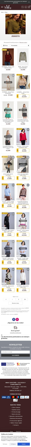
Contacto (16, 425)
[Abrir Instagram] (17, 319)
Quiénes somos (16, 409)
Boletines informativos (16, 418)
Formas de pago (16, 412)
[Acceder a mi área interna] (26, 7)
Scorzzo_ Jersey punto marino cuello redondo (8, 259)
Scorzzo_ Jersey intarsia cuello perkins (23, 231)
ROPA (21, 311)
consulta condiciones (15, 332)
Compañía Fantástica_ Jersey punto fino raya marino (8, 147)
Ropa (11, 431)
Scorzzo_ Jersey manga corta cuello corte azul (8, 202)
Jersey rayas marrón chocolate (8, 174)
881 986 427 (18, 390)
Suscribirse (15, 355)
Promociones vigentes (16, 420)
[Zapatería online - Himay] (7, 7)
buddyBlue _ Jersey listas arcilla (23, 92)
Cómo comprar (16, 407)
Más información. (23, 440)
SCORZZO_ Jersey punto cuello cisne (23, 286)
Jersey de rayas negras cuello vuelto (22, 174)
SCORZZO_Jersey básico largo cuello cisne (8, 231)
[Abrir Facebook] (13, 319)
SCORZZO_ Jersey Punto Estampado (8, 92)
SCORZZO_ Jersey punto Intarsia (8, 286)
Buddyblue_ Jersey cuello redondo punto (8, 67)
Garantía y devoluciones (16, 416)
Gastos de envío (16, 414)
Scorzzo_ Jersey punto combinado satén (22, 147)
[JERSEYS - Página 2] (19, 299)
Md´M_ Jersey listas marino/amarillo (23, 67)
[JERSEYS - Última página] (25, 299)
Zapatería (18, 431)
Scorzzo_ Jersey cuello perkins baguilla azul (22, 259)
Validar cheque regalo (16, 423)
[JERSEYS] (6, 299)
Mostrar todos (23, 42)
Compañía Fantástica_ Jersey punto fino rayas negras (23, 121)
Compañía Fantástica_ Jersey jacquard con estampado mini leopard (23, 203)
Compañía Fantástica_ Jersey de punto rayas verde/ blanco (8, 121)
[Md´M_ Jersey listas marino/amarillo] (23, 57)
